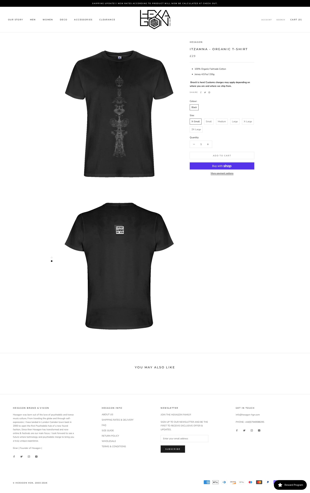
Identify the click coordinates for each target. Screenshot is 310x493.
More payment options (222, 173)
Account (266, 20)
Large (235, 121)
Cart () (296, 19)
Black (194, 107)
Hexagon (196, 42)
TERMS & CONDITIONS (114, 446)
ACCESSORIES (83, 19)
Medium (222, 121)
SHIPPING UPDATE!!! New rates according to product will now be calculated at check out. (155, 3)
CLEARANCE (107, 19)
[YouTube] (36, 456)
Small (209, 121)
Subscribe (172, 449)
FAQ (104, 425)
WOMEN (48, 19)
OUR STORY (15, 19)
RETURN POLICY (110, 435)
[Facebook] (201, 92)
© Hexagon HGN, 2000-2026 (30, 483)
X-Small (195, 121)
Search (280, 20)
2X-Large (196, 129)
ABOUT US (107, 414)
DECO (63, 19)
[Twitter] (205, 92)
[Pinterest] (209, 92)
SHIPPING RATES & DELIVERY (117, 419)
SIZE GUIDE (108, 430)
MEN (33, 19)
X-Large (248, 121)
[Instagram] (29, 456)
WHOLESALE (109, 441)
